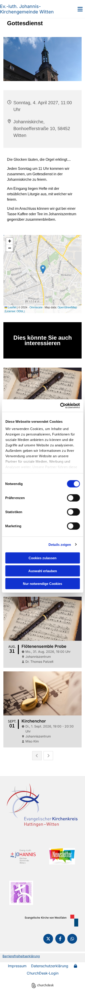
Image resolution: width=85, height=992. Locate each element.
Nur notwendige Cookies (42, 584)
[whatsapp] (72, 939)
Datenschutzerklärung (49, 966)
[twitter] (48, 939)
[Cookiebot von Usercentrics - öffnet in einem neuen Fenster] (60, 405)
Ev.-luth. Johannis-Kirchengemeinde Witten (27, 9)
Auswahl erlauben (42, 571)
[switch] (73, 498)
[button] (74, 9)
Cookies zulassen (42, 558)
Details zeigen (60, 544)
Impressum (17, 966)
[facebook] (60, 939)
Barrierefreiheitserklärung (21, 956)
